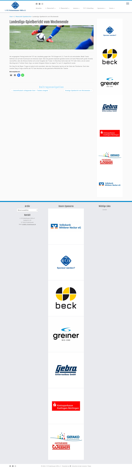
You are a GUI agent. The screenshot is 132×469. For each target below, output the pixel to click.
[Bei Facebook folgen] (37, 4)
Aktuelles (39, 8)
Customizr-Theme (86, 466)
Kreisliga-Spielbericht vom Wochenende (78, 90)
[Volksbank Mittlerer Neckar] (110, 184)
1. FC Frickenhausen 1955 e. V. (53, 466)
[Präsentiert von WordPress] (70, 465)
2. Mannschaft (63, 8)
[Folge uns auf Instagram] (43, 4)
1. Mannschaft (49, 8)
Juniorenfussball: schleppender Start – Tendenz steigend (29, 90)
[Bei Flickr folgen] (40, 4)
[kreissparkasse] (110, 133)
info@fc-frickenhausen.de (29, 224)
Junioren (75, 8)
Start (11, 16)
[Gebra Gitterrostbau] (110, 108)
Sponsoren (100, 8)
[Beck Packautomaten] (110, 57)
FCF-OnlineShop (88, 8)
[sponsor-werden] (110, 31)
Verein (111, 8)
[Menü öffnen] (127, 3)
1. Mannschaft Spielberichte (22, 16)
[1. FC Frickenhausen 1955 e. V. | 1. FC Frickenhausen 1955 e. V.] (15, 6)
